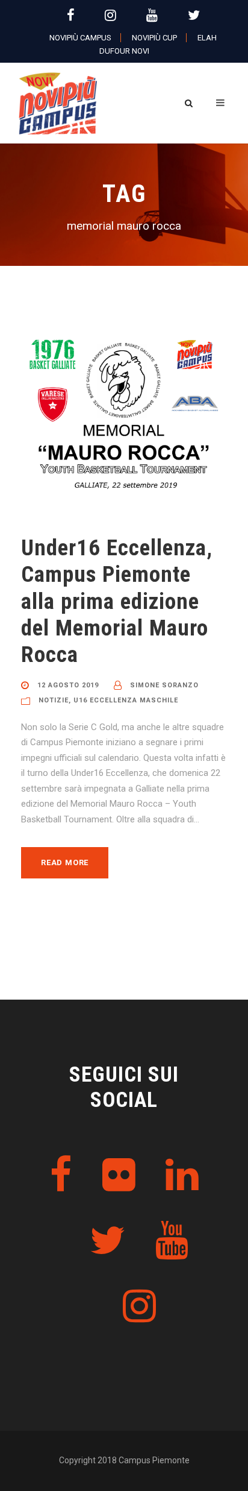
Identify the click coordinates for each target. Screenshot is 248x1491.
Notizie (54, 700)
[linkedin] (182, 1175)
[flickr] (118, 1175)
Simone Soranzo (164, 685)
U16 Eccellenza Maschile (125, 700)
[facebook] (71, 15)
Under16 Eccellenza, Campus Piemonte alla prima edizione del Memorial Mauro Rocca (116, 601)
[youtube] (152, 15)
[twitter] (194, 15)
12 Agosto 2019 (68, 685)
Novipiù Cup (154, 37)
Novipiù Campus (80, 37)
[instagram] (110, 15)
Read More (64, 862)
